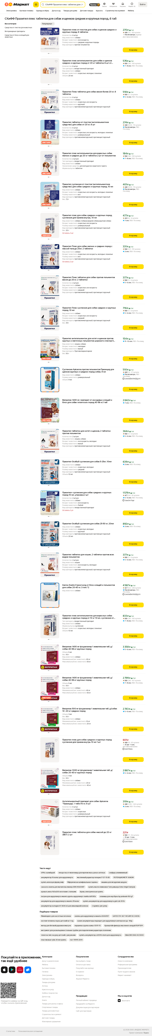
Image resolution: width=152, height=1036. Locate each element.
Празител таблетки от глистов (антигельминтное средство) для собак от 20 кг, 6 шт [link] (85, 123)
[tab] (11, 11)
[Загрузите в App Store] (4, 972)
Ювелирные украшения (51, 1021)
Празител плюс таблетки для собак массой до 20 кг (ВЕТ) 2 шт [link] (87, 833)
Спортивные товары (50, 1007)
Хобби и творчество (50, 993)
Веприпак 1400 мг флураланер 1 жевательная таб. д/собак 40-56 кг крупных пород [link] (87, 647)
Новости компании (125, 961)
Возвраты (80, 975)
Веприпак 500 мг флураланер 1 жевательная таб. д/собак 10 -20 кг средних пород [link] (89, 709)
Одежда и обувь (48, 979)
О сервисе (80, 972)
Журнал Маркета (82, 979)
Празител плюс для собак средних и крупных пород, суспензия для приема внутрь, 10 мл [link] (87, 216)
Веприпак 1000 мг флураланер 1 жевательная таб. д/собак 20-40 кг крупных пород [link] (87, 771)
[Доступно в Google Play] (12, 972)
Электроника (47, 975)
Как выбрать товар (83, 961)
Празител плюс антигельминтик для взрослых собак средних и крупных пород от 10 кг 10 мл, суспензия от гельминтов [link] (88, 616)
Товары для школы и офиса (52, 1004)
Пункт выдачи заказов (126, 972)
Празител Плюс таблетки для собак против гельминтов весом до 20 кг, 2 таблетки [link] (88, 278)
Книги (44, 1000)
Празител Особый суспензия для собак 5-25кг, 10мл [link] (87, 461)
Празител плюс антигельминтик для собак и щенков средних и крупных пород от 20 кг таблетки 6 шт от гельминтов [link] (87, 61)
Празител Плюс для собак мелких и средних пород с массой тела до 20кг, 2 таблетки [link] (87, 247)
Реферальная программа (127, 965)
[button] (48, 24)
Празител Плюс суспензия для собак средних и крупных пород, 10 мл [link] (89, 309)
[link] (48, 873)
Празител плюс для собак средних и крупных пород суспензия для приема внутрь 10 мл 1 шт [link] (87, 741)
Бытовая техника (48, 968)
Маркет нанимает (124, 975)
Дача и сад (46, 997)
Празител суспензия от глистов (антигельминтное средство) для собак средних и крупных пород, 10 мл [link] (87, 185)
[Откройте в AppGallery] (20, 972)
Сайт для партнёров (83, 1011)
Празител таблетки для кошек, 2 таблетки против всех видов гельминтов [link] (88, 555)
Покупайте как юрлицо (85, 968)
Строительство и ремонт (51, 1014)
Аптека (45, 986)
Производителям (124, 968)
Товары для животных (50, 1011)
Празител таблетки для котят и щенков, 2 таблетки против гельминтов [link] (86, 432)
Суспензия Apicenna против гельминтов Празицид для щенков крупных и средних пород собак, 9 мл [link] (88, 370)
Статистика (10, 1031)
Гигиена (45, 972)
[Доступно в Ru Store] (27, 972)
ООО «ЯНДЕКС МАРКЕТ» (139, 1030)
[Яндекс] (146, 1033)
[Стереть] (82, 4)
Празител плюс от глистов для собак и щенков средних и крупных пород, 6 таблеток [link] (89, 30)
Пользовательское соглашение (30, 1031)
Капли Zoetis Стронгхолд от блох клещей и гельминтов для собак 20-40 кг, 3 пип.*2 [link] (88, 586)
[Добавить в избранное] (56, 30)
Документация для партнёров (87, 1007)
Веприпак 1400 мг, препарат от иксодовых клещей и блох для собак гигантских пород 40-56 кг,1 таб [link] (87, 401)
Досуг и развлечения (50, 961)
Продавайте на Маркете (85, 1004)
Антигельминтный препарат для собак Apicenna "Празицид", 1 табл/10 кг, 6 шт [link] (85, 802)
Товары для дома (48, 982)
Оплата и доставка (83, 965)
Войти (142, 4)
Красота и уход (48, 989)
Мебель (45, 965)
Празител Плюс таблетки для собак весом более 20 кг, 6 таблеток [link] (89, 93)
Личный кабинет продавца (86, 1000)
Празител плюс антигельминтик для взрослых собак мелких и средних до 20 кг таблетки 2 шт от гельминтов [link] (89, 154)
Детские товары (48, 1018)
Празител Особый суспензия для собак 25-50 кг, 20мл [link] (88, 523)
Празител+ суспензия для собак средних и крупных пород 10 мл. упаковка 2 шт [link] (86, 493)
